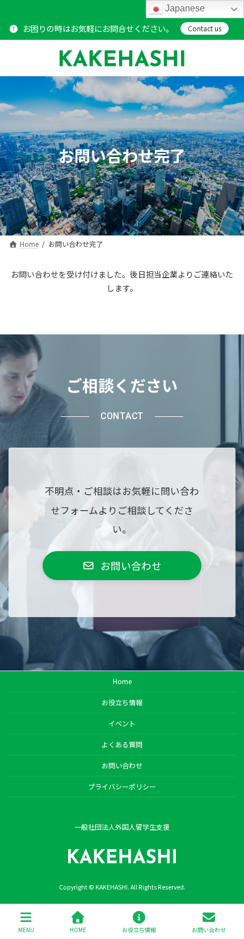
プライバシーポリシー (122, 786)
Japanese (184, 8)
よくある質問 (122, 744)
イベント (122, 723)
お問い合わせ (122, 765)
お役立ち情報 (122, 702)
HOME (78, 929)
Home (122, 681)
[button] (122, 565)
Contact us (204, 28)
